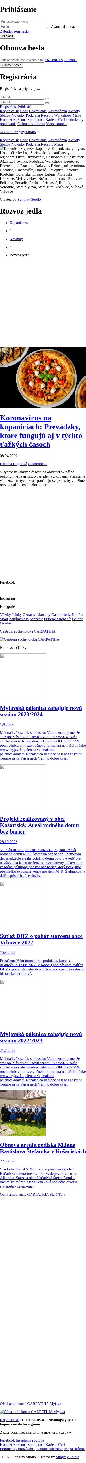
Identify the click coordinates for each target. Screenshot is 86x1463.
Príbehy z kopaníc (57, 619)
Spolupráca (35, 119)
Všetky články (11, 615)
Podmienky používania (17, 1449)
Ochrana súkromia (31, 124)
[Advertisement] (43, 304)
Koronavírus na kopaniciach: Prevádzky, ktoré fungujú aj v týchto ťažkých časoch (41, 431)
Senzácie (36, 619)
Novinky (18, 115)
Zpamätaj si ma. (63, 26)
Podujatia (33, 115)
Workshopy (63, 115)
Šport (4, 619)
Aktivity (74, 111)
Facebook (7, 1440)
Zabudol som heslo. (15, 31)
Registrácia (8, 107)
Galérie (77, 619)
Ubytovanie (38, 111)
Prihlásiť (24, 107)
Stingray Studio (29, 199)
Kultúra (77, 615)
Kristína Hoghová (13, 464)
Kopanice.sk (9, 111)
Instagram (23, 1440)
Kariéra (51, 119)
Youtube (37, 1440)
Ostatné (5, 623)
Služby (5, 115)
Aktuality (43, 615)
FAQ (61, 119)
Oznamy (29, 615)
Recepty (47, 115)
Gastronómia (57, 111)
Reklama (20, 119)
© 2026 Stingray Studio (18, 132)
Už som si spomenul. (61, 60)
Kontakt (6, 119)
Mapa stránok (56, 124)
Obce (24, 111)
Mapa (77, 115)
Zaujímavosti (19, 619)
